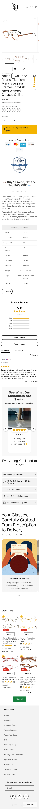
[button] (2, 6)
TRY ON (11, 634)
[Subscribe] (31, 788)
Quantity (5, 116)
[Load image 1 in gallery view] (9, 59)
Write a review (19, 337)
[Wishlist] (31, 6)
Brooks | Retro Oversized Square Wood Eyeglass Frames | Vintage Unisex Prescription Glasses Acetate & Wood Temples (28, 681)
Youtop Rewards (10, 730)
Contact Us (8, 764)
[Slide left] (2, 59)
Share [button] (8, 291)
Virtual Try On (21, 69)
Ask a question (19, 344)
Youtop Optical (22, 805)
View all (19, 699)
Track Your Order (11, 735)
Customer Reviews (11, 725)
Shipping (4, 102)
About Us (7, 720)
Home (6, 715)
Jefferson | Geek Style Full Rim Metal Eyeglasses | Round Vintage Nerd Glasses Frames (10, 640)
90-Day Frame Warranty (13, 755)
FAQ (5, 740)
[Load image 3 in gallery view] (29, 59)
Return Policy (9, 750)
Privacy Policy (9, 774)
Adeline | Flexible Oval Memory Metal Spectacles (10, 678)
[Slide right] (36, 59)
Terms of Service (10, 769)
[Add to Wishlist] (34, 19)
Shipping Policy (10, 745)
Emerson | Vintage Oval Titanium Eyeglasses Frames (27, 639)
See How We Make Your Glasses (14, 535)
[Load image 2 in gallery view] (19, 59)
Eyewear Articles (10, 759)
